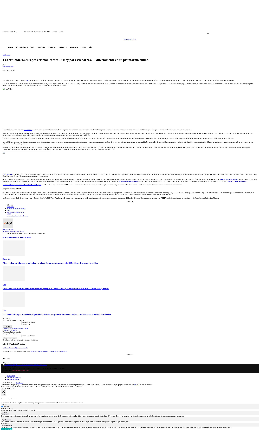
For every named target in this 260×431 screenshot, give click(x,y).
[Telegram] (42, 73)
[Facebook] (207, 30)
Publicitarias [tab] (5, 423)
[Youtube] (217, 30)
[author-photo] (8, 228)
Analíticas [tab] (4, 412)
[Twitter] (214, 30)
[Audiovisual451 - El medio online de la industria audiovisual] (130, 41)
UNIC (9, 214)
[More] (50, 73)
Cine (8, 55)
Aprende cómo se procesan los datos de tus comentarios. (49, 351)
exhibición (10, 207)
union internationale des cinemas (17, 216)
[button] (254, 47)
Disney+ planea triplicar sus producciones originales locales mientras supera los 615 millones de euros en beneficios (50, 263)
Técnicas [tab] (3, 404)
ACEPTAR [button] (12, 388)
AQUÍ (136, 385)
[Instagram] (210, 30)
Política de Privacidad (10, 330)
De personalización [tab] (7, 418)
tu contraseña (26, 324)
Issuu (208, 33)
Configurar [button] (4, 388)
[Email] (35, 73)
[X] (13, 73)
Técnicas (6, 407)
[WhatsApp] (20, 73)
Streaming (6, 259)
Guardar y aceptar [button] (6, 429)
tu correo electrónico (28, 336)
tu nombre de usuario (28, 322)
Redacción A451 (8, 67)
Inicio (4, 55)
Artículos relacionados (11, 237)
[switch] (2, 414)
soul (8, 210)
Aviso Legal (11, 376)
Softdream (19, 383)
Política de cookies (13, 379)
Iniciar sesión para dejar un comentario (15, 348)
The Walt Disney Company (15, 212)
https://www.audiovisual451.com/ (13, 231)
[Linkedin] (212, 30)
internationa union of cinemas (16, 208)
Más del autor (25, 237)
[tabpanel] (130, 410)
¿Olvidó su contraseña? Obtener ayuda (15, 328)
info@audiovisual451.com (20, 370)
